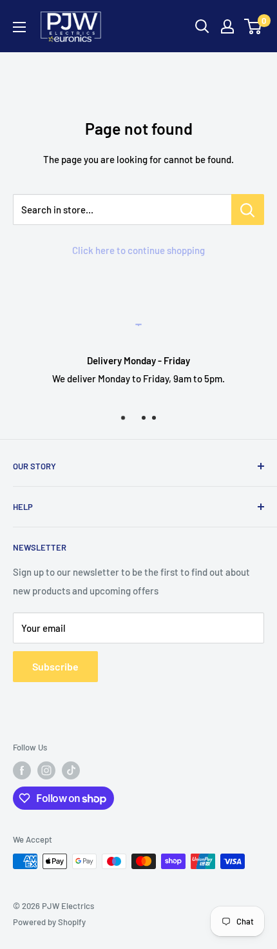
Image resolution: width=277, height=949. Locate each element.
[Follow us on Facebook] (22, 770)
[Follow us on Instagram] (46, 770)
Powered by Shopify (49, 922)
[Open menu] (19, 27)
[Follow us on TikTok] (71, 770)
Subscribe (55, 666)
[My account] (227, 26)
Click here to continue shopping (138, 250)
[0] (253, 26)
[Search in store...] (247, 209)
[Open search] (202, 26)
